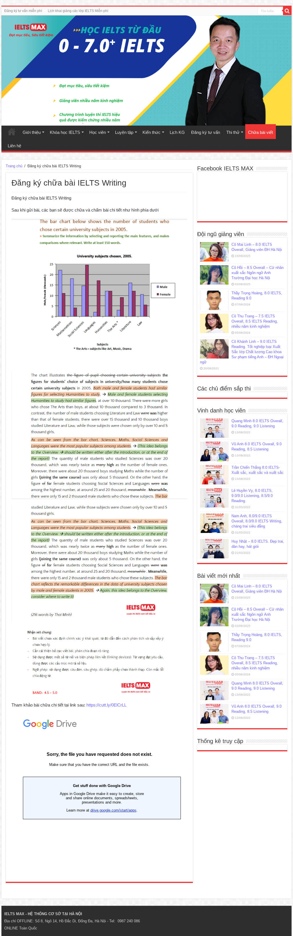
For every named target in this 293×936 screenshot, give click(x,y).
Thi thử (232, 132)
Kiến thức (151, 132)
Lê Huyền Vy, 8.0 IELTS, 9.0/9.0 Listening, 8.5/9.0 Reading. (252, 495)
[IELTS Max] (146, 70)
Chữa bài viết (260, 132)
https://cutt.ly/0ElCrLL (106, 704)
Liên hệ (14, 145)
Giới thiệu (32, 132)
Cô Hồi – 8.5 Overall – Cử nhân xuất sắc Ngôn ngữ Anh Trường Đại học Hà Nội (257, 272)
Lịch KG (177, 132)
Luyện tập (124, 132)
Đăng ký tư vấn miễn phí (23, 11)
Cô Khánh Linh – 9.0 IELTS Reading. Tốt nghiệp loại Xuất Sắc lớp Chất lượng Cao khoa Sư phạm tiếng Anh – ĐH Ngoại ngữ (242, 351)
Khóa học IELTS (65, 132)
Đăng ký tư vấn (205, 132)
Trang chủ (11, 132)
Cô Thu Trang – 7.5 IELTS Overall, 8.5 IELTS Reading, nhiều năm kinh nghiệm (254, 321)
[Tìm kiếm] (287, 11)
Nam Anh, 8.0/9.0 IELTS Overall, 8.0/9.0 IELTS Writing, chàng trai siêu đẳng (256, 521)
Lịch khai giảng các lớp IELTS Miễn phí (78, 11)
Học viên (97, 132)
